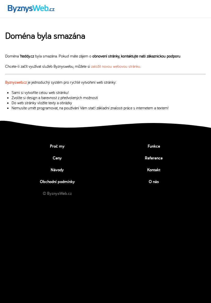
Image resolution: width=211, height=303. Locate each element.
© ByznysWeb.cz (57, 193)
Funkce (154, 146)
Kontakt (153, 170)
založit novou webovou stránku (115, 66)
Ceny (57, 158)
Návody (57, 170)
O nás (154, 181)
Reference (154, 158)
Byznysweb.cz (16, 82)
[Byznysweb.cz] (30, 9)
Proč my (57, 146)
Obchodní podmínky (57, 181)
